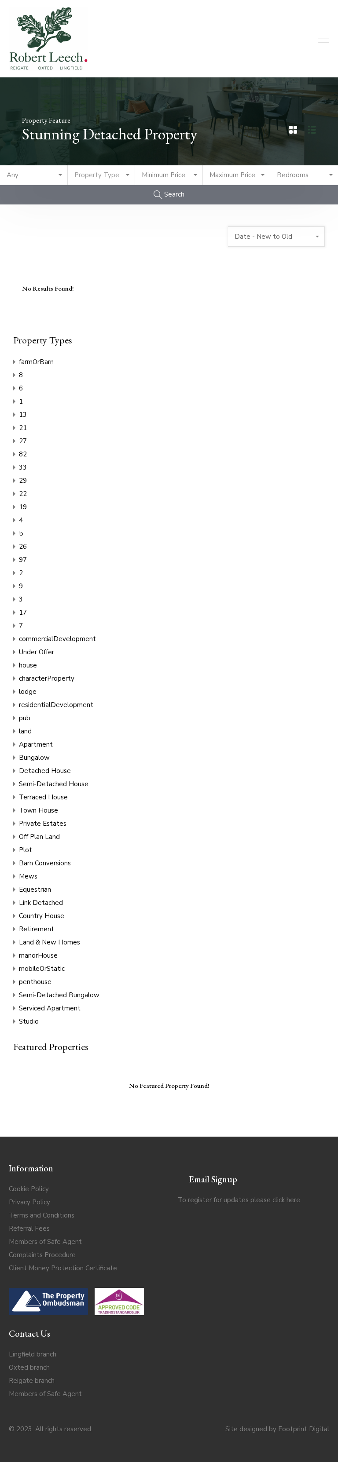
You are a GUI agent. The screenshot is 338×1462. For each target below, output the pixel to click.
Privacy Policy (29, 1202)
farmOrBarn (36, 361)
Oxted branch (29, 1367)
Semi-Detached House (53, 784)
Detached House (45, 770)
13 (23, 414)
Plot (25, 850)
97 (23, 559)
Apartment (36, 744)
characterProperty (46, 678)
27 (23, 441)
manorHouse (38, 955)
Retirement (36, 929)
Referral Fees (29, 1228)
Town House (38, 810)
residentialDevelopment (56, 704)
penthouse (35, 981)
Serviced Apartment (50, 1008)
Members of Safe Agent (45, 1241)
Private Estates (42, 823)
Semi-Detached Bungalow (59, 995)
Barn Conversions (45, 863)
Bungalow (34, 757)
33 (23, 467)
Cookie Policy (29, 1189)
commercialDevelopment (57, 638)
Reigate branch (32, 1380)
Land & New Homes (49, 942)
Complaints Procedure (42, 1255)
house (28, 665)
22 (23, 493)
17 (23, 612)
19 (23, 507)
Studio (29, 1021)
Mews (28, 876)
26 (23, 546)
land (25, 731)
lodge (28, 691)
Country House (41, 915)
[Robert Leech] (48, 66)
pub (24, 718)
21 (23, 427)
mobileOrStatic (42, 968)
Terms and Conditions (41, 1215)
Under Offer (36, 652)
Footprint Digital (303, 1429)
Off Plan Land (39, 836)
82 (23, 454)
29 (23, 480)
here (293, 1200)
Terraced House (43, 797)
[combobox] (34, 175)
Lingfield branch (32, 1354)
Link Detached (41, 902)
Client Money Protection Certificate (63, 1268)
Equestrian (35, 889)
